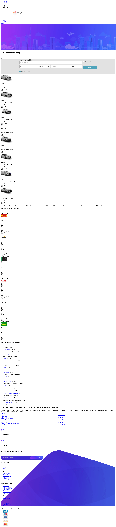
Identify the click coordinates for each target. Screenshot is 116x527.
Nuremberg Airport (8, 397)
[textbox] (50, 62)
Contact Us (3, 23)
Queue (2, 230)
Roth (5, 385)
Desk (2, 220)
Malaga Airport (6, 498)
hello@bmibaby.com (7, 2)
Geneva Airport (6, 499)
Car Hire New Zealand (8, 490)
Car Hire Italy (6, 477)
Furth (5, 367)
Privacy (4, 467)
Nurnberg (6, 344)
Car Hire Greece (6, 478)
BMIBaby (21, 508)
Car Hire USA (6, 486)
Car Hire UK (6, 479)
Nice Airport (6, 505)
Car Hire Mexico (6, 489)
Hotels (4, 21)
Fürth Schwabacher (8, 363)
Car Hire (5, 19)
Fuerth (5, 358)
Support (5, 1)
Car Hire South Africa (8, 488)
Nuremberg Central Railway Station (11, 393)
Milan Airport (6, 500)
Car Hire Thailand (7, 492)
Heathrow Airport (7, 502)
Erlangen (6, 376)
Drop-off (2, 227)
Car (1, 218)
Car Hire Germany (7, 480)
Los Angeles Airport (7, 504)
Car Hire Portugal (7, 476)
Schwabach (6, 372)
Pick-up (2, 225)
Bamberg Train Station (9, 402)
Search (90, 67)
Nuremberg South (8, 349)
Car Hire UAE (6, 493)
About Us (5, 464)
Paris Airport (6, 503)
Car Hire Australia (7, 487)
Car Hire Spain (6, 473)
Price (2, 222)
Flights (4, 20)
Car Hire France (6, 474)
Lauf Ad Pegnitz (7, 381)
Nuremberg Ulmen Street (9, 354)
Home (4, 17)
